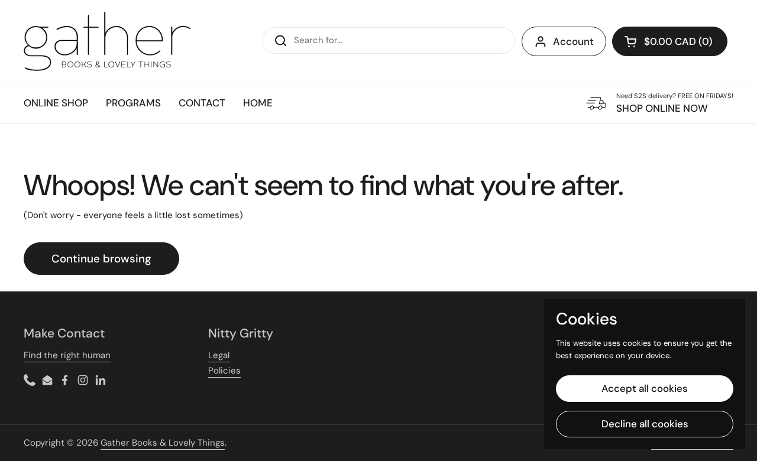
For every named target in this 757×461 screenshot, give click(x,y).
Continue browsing (101, 258)
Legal (218, 355)
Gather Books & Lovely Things (163, 443)
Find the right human (67, 355)
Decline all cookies (644, 423)
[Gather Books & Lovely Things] (107, 41)
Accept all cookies (644, 388)
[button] (669, 41)
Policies (224, 370)
